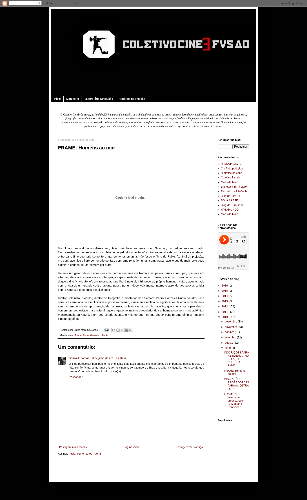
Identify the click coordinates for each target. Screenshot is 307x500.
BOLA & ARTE (229, 200)
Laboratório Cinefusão (99, 98)
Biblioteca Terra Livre (234, 186)
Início (57, 98)
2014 (225, 296)
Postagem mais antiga (189, 447)
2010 (225, 317)
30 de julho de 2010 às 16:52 (109, 358)
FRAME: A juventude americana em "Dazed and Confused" (234, 401)
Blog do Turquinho (232, 205)
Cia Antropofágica (232, 168)
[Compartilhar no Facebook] (126, 330)
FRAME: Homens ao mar (234, 372)
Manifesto (72, 98)
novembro (231, 327)
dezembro (231, 321)
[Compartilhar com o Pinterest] (131, 330)
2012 (225, 306)
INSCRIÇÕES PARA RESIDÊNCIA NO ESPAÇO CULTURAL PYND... (236, 359)
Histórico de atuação (132, 98)
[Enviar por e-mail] (113, 330)
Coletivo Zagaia (230, 177)
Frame (78, 335)
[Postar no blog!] (118, 330)
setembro (231, 337)
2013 (225, 301)
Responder (75, 377)
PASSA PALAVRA (231, 163)
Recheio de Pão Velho (234, 191)
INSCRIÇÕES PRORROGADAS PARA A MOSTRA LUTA (236, 384)
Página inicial (132, 447)
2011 (225, 311)
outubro (230, 332)
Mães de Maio (229, 182)
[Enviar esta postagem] (106, 330)
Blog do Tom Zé (230, 196)
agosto (229, 342)
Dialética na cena (231, 173)
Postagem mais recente (73, 447)
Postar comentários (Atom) (85, 453)
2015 (225, 290)
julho (228, 347)
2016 (225, 285)
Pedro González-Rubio (95, 335)
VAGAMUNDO (229, 209)
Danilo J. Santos (79, 358)
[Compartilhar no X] (122, 330)
